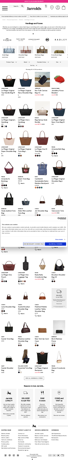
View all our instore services (42, 444)
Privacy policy (5, 442)
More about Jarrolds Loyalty (9, 414)
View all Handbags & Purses (34, 378)
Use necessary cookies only (33, 244)
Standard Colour (41, 62)
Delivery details (5, 433)
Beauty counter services (41, 435)
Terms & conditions (6, 439)
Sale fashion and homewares (8, 448)
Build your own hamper (41, 439)
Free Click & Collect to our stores (38, 16)
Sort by (32, 65)
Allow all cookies (55, 244)
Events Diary (55, 439)
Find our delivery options (25, 416)
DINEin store (42, 399)
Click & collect (5, 437)
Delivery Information (36, 456)
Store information (23, 435)
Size (57, 62)
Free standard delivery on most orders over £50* (14, 16)
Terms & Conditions (31, 456)
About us (20, 439)
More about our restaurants (42, 416)
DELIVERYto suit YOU (25, 399)
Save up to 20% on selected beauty (34, 1)
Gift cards (4, 446)
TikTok (13, 455)
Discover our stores (59, 415)
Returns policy (5, 435)
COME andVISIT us (59, 399)
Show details (59, 239)
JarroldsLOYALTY (8, 399)
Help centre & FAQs (23, 437)
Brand (25, 62)
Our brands (21, 442)
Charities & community (24, 444)
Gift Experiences (56, 433)
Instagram (9, 455)
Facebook (5, 455)
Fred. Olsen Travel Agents (42, 442)
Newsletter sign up (23, 450)
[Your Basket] (63, 8)
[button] (33, 33)
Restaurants (55, 437)
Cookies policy (5, 444)
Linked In (18, 455)
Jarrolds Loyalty (39, 433)
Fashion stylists (39, 437)
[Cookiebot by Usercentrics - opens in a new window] (59, 218)
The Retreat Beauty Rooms (59, 435)
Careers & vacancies (23, 446)
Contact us (21, 433)
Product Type (10, 62)
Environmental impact (24, 448)
